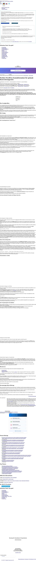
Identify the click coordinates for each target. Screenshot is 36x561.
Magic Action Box (4, 371)
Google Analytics (4, 51)
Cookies (8, 480)
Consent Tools (4, 58)
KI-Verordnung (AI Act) (32, 559)
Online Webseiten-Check (18, 70)
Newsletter (3, 8)
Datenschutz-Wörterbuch (25, 480)
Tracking (13, 480)
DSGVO (5, 480)
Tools (11, 480)
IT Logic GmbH (10, 401)
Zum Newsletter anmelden (6, 486)
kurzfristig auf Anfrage (32, 405)
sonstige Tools (10, 482)
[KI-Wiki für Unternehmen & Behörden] (8, 460)
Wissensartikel (31, 75)
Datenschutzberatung (18, 539)
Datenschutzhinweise (21, 559)
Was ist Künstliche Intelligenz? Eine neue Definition (9, 466)
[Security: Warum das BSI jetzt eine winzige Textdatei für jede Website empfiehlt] (14, 437)
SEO (9, 87)
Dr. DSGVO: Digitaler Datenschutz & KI (8, 560)
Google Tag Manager (5, 52)
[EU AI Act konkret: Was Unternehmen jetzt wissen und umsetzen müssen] (13, 445)
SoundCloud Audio (5, 56)
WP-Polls (14, 290)
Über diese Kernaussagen (32, 396)
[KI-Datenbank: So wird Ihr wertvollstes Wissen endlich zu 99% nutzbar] (13, 457)
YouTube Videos (4, 53)
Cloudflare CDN (4, 55)
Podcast (6, 557)
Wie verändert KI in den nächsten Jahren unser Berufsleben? (11, 453)
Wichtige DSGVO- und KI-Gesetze (8, 479)
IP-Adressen (17, 480)
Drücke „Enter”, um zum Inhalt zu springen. (6, 1)
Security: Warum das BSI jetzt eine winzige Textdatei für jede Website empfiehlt (14, 438)
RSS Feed (2, 557)
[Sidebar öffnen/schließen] (0, 43)
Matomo (3, 50)
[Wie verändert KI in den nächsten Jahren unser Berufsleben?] (11, 452)
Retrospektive (6, 87)
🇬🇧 (6, 4)
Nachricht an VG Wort (5, 23)
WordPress (12, 87)
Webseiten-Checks (20, 84)
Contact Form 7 (4, 370)
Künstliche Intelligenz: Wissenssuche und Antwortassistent (10, 470)
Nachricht (3, 555)
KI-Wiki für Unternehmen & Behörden (7, 461)
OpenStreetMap (4, 48)
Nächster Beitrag (7, 411)
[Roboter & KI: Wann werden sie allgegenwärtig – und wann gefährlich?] (13, 447)
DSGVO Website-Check (5, 7)
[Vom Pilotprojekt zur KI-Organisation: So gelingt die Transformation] (12, 450)
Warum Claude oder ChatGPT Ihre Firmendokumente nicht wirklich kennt (13, 443)
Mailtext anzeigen (15, 23)
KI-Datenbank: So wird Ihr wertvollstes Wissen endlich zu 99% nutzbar (12, 458)
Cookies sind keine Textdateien (6, 473)
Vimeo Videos (4, 54)
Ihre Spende (30, 41)
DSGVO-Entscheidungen (6, 477)
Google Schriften (4, 49)
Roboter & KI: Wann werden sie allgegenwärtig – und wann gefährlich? (12, 448)
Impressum (26, 559)
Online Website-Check (15, 41)
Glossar (20, 480)
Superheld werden (18, 552)
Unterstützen (10, 557)
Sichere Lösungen (4, 9)
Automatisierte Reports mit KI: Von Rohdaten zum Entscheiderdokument (12, 440)
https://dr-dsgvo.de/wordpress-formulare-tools (28, 404)
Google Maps (4, 47)
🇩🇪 (4, 4)
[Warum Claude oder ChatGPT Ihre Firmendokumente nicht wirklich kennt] (13, 442)
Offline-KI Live (26, 84)
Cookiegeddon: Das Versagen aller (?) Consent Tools (10, 468)
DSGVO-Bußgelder (14, 477)
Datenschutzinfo (25, 75)
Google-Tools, (6, 482)
